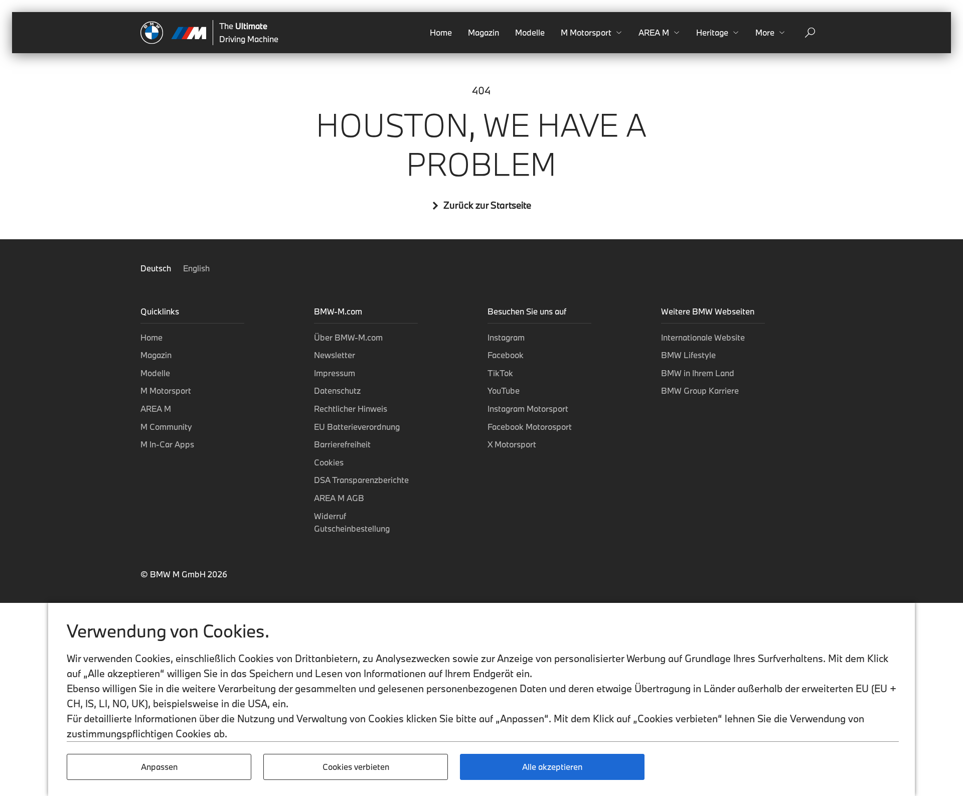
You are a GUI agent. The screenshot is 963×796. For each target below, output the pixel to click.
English (196, 268)
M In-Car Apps (167, 444)
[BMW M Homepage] (173, 33)
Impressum (334, 373)
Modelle (530, 32)
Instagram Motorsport (528, 408)
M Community (166, 426)
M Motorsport (165, 390)
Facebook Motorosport (530, 426)
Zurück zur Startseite (487, 205)
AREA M (155, 408)
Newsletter (334, 355)
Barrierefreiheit (342, 444)
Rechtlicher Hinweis (350, 408)
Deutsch (156, 268)
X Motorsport (512, 444)
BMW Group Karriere (700, 390)
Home (441, 32)
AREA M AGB (339, 498)
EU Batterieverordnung (357, 426)
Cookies (329, 462)
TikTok (500, 373)
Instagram (506, 337)
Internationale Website (703, 337)
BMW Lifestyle (688, 355)
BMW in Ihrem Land (697, 373)
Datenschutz (337, 390)
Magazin (483, 32)
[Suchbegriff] (810, 32)
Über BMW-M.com (348, 337)
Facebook (506, 355)
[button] (591, 32)
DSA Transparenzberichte (361, 479)
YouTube (504, 390)
